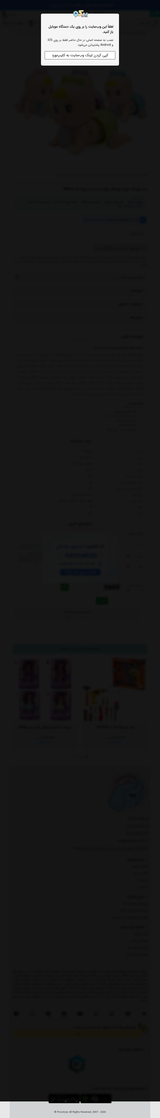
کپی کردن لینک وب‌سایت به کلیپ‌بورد (80, 55)
